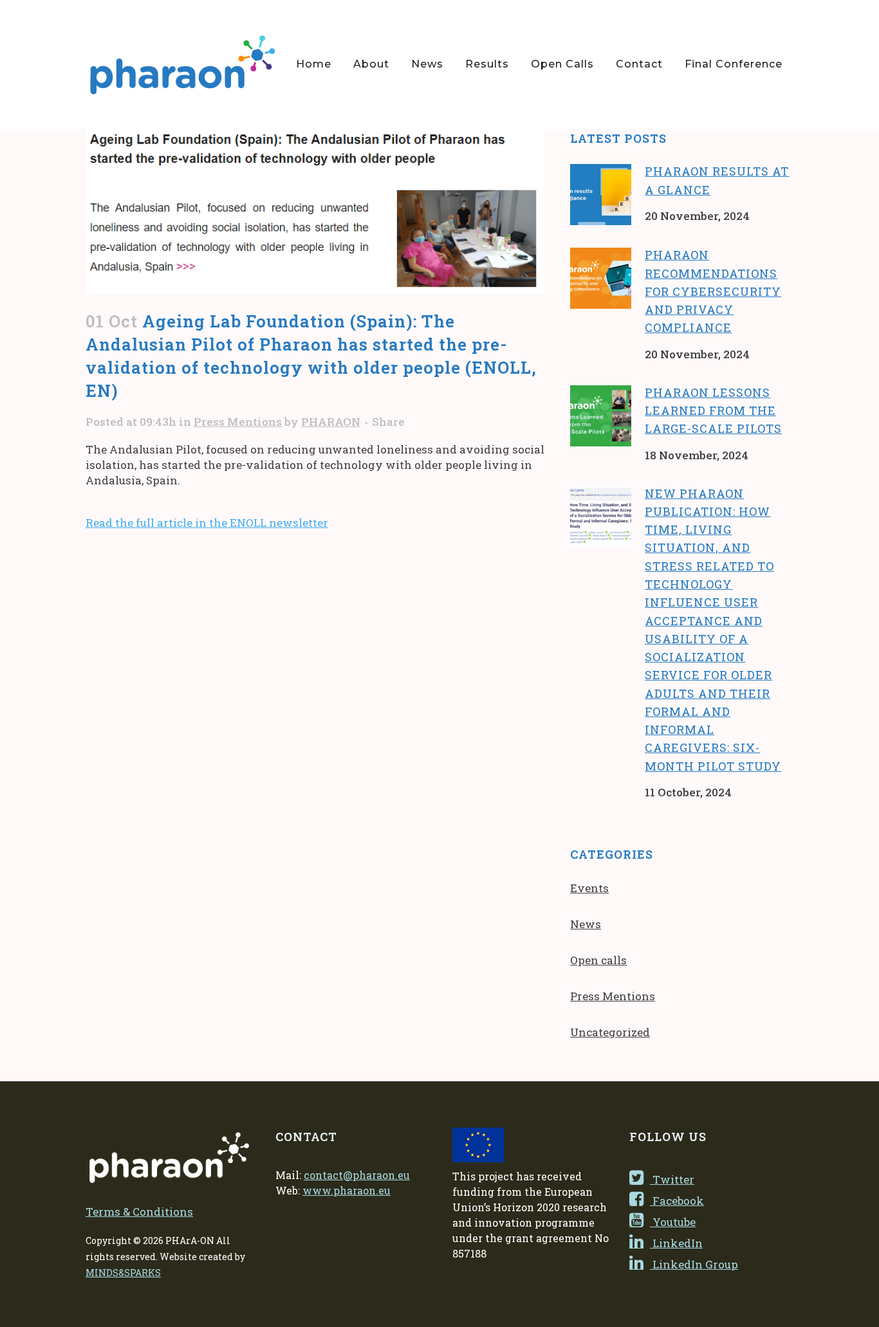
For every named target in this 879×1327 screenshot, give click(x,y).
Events (589, 888)
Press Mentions (238, 421)
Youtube (673, 1221)
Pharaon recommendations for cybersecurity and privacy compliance (713, 291)
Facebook (677, 1200)
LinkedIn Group (694, 1264)
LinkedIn (676, 1243)
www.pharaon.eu (346, 1190)
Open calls (598, 960)
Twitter (672, 1179)
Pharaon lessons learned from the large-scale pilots (713, 411)
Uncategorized (610, 1032)
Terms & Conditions (139, 1211)
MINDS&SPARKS (123, 1273)
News (585, 924)
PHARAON (330, 421)
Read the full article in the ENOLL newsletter (207, 522)
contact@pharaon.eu (357, 1175)
